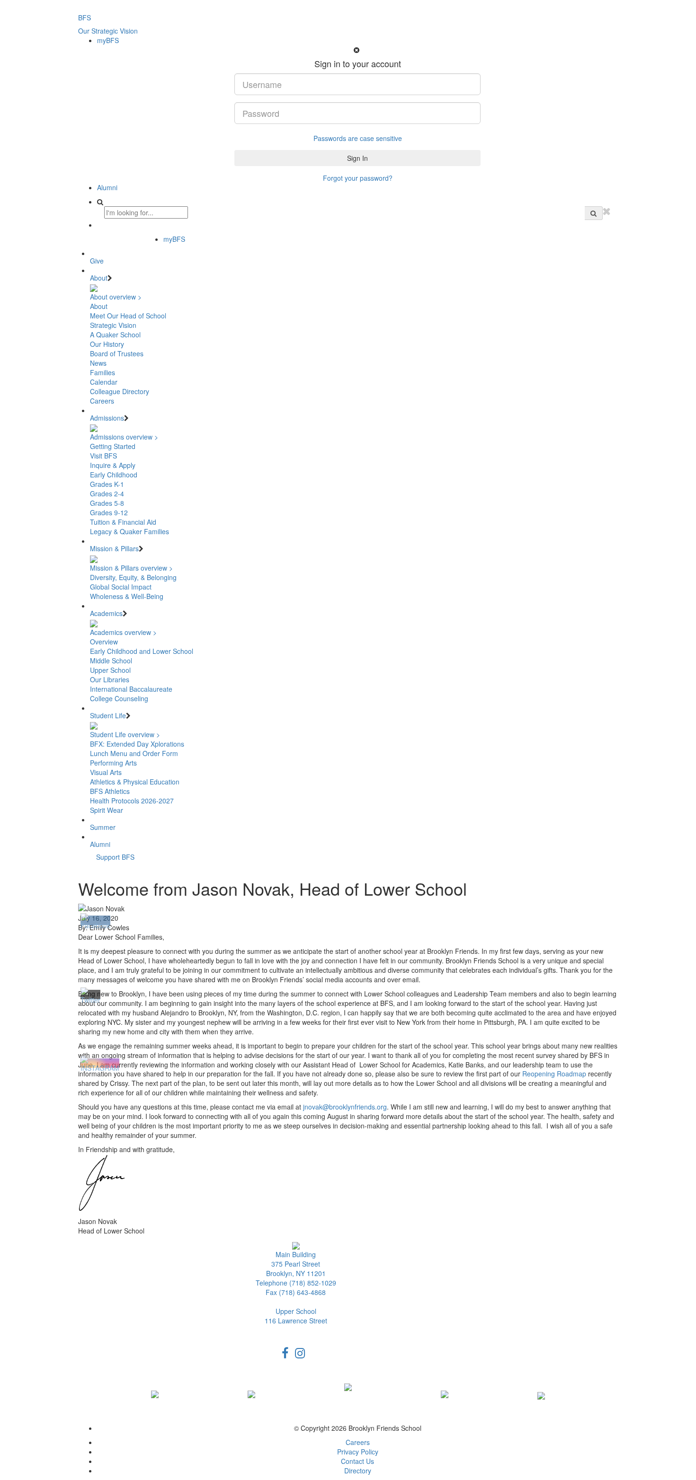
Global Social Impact (121, 586)
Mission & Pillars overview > (131, 568)
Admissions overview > (124, 436)
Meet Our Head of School (128, 315)
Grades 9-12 (109, 512)
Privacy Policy (357, 1451)
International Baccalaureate (131, 689)
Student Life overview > (125, 734)
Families (102, 372)
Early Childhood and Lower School (141, 651)
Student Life (108, 715)
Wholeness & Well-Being (126, 596)
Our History (107, 344)
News (98, 363)
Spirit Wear (106, 810)
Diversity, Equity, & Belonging (133, 577)
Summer (103, 827)
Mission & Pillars (114, 548)
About (98, 277)
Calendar (103, 382)
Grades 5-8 (107, 503)
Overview (104, 641)
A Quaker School (115, 334)
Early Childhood (113, 474)
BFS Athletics (110, 791)
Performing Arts (113, 762)
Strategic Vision (113, 325)
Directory (357, 1470)
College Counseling (119, 698)
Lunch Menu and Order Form (134, 753)
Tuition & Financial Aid (123, 522)
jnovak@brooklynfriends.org (345, 1106)
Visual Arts (106, 772)
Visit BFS (103, 455)
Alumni (107, 187)
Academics (106, 613)
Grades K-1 (107, 484)
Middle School (111, 660)
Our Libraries (109, 679)
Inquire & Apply (112, 465)
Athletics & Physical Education (134, 781)
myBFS (108, 40)
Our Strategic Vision (108, 30)
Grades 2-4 (107, 493)
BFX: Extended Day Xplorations (137, 744)
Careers (102, 400)
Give (97, 260)
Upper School (110, 670)
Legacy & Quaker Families (129, 531)
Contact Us (357, 1461)
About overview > (116, 296)
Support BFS (115, 857)
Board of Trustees (116, 353)
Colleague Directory (119, 391)
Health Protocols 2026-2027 (132, 800)
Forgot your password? (358, 178)
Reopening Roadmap (554, 1073)
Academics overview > (123, 632)
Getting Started (112, 446)
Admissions (107, 418)
